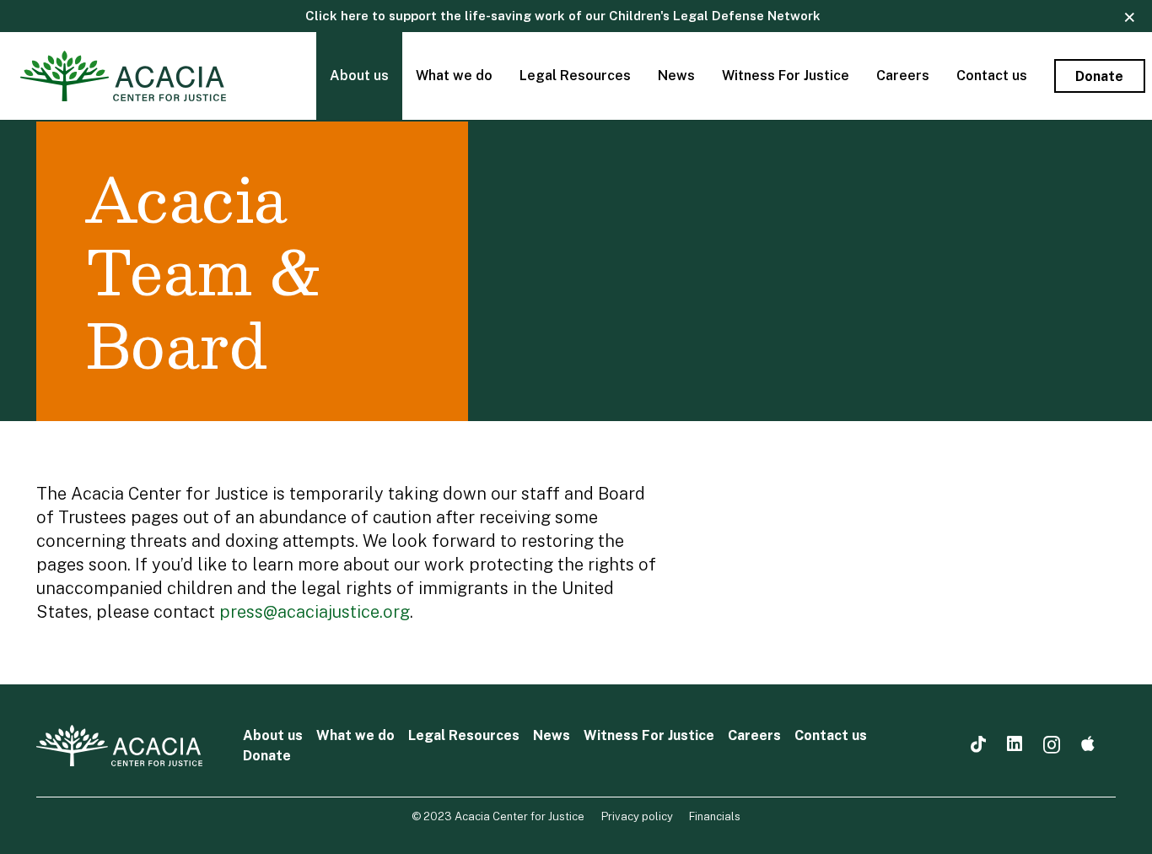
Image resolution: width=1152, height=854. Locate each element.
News (551, 735)
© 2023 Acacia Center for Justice (498, 816)
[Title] (1088, 745)
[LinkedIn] (1014, 745)
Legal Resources (463, 735)
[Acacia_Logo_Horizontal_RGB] (123, 76)
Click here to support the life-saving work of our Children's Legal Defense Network (563, 15)
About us (273, 735)
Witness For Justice (649, 735)
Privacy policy (637, 816)
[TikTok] (978, 745)
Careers (754, 735)
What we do (355, 735)
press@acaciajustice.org (314, 612)
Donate (267, 756)
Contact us (830, 735)
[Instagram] (1051, 745)
